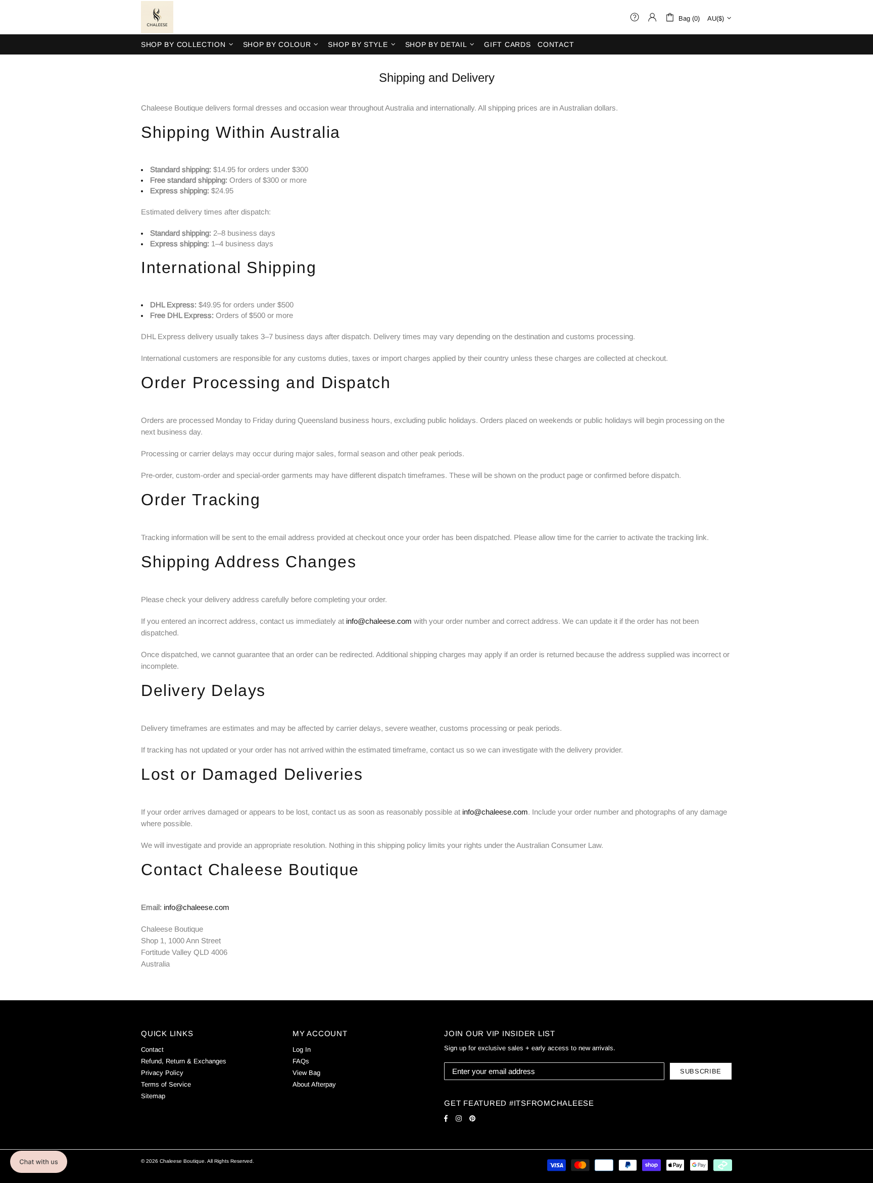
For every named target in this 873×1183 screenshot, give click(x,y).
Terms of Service (166, 1084)
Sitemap (153, 1096)
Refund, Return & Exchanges (183, 1061)
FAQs (301, 1061)
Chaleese (157, 17)
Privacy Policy (162, 1073)
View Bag (306, 1073)
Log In (302, 1049)
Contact (152, 1049)
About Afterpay (314, 1084)
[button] (38, 1162)
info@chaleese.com (379, 621)
